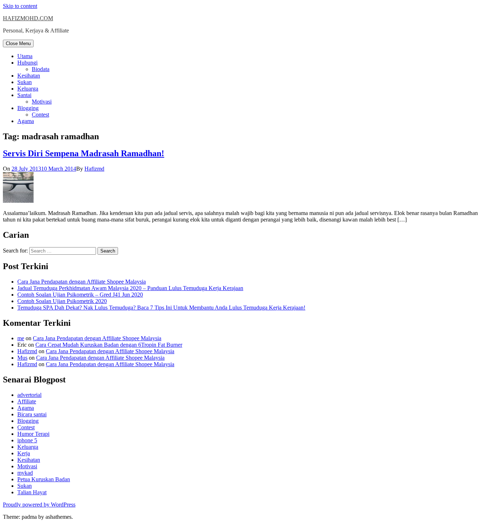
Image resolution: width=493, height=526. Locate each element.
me (20, 338)
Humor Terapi (33, 434)
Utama (24, 56)
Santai (24, 95)
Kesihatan (28, 76)
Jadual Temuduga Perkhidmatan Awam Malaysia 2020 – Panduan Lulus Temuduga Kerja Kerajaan (130, 288)
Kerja (23, 453)
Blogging (28, 108)
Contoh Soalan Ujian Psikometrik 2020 (62, 301)
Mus (22, 358)
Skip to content (20, 6)
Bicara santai (32, 414)
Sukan (24, 82)
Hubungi (27, 63)
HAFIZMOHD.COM (28, 18)
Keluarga (27, 89)
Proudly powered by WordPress (39, 504)
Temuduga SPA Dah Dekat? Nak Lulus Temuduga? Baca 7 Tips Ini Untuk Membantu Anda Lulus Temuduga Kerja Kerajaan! (161, 307)
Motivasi (42, 101)
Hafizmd (94, 169)
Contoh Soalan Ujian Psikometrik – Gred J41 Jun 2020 (80, 295)
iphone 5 (27, 440)
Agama (25, 121)
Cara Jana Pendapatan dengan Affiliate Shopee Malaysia (81, 282)
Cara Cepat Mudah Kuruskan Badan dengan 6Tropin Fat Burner (108, 345)
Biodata (40, 69)
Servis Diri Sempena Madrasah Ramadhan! (83, 153)
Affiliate (26, 401)
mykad (25, 473)
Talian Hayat (32, 492)
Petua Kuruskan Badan (43, 479)
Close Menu (18, 43)
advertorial (29, 395)
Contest (40, 114)
